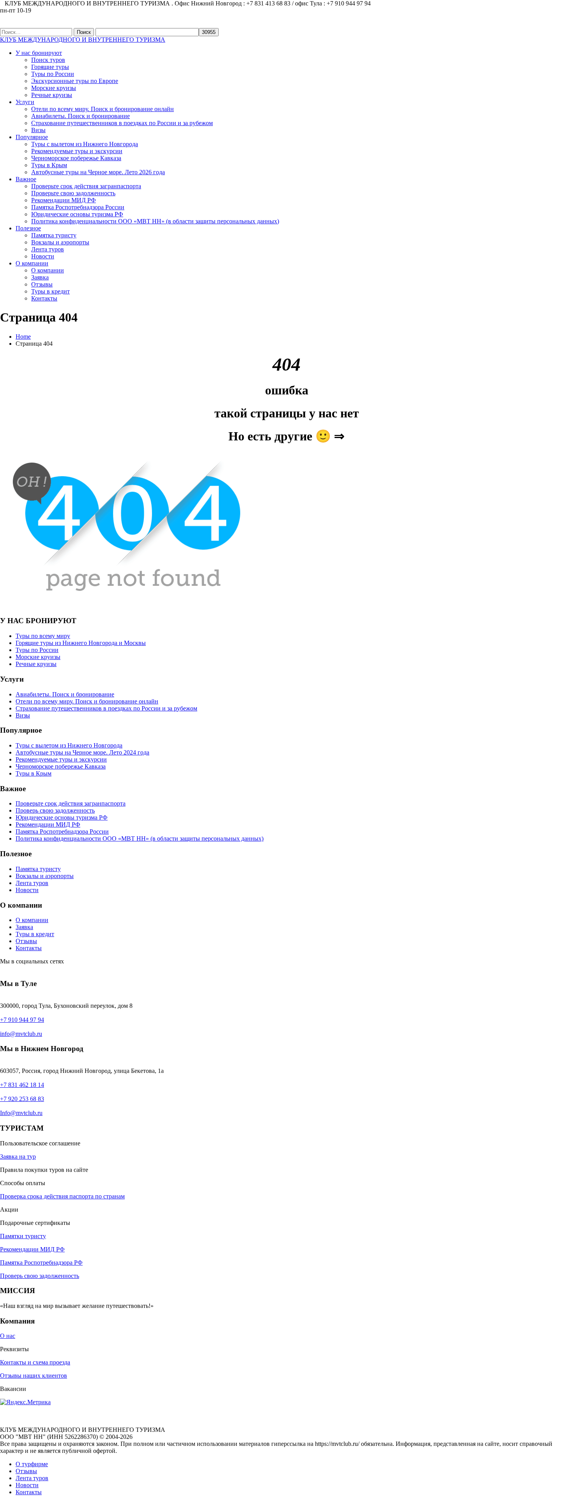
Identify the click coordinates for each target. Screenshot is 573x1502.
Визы (38, 130)
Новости (42, 256)
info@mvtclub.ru (21, 1033)
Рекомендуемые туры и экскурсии (76, 151)
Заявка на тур (18, 1156)
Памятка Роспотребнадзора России (77, 207)
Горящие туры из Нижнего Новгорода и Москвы (81, 643)
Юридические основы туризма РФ (77, 214)
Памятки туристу (23, 1236)
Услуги (25, 102)
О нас (7, 1335)
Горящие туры (50, 67)
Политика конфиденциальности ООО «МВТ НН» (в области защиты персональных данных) (155, 221)
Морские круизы (53, 88)
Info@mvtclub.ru (21, 1113)
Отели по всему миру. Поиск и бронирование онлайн (102, 109)
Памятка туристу (53, 235)
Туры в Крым (49, 165)
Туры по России (52, 74)
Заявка (40, 277)
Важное (26, 179)
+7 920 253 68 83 (22, 1099)
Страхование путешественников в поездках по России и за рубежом (122, 123)
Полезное (28, 228)
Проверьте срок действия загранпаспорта (86, 186)
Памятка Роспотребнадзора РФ (41, 1262)
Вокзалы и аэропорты (60, 242)
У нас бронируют (39, 52)
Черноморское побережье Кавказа (76, 158)
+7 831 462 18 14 (22, 1084)
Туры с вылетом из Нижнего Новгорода (84, 144)
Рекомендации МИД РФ (63, 200)
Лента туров (47, 249)
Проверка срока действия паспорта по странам (62, 1196)
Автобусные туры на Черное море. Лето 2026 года (98, 172)
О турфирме (32, 1464)
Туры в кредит (50, 291)
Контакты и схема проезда (35, 1362)
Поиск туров (48, 60)
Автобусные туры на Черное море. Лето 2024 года (82, 752)
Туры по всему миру (43, 636)
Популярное (32, 137)
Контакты (44, 298)
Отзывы (42, 284)
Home (23, 336)
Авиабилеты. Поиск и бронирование (80, 116)
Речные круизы (51, 95)
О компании (32, 263)
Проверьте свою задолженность (73, 193)
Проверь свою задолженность (55, 810)
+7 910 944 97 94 (22, 1019)
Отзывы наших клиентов (33, 1375)
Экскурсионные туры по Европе (74, 81)
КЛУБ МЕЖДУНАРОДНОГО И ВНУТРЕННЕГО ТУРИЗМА (82, 39)
